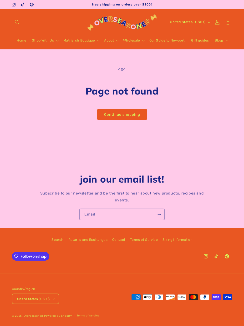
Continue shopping (122, 114)
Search (57, 240)
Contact (118, 240)
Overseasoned (33, 315)
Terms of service (88, 315)
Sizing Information (178, 240)
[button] (17, 22)
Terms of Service (144, 240)
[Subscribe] (159, 214)
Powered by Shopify (58, 315)
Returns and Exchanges (88, 240)
